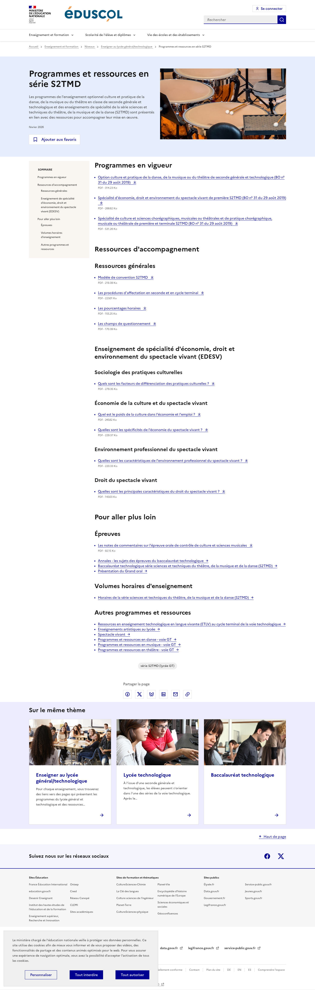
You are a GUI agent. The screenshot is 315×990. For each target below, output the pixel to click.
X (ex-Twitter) (281, 856)
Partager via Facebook (127, 694)
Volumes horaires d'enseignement (51, 235)
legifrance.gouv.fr (201, 948)
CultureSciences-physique (132, 912)
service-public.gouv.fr (240, 948)
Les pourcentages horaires (119, 308)
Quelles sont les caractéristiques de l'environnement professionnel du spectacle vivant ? (170, 460)
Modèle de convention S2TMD (123, 277)
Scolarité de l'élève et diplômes (108, 35)
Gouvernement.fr (214, 898)
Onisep (74, 884)
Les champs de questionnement (124, 323)
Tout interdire (86, 974)
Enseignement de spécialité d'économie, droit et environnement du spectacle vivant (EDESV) (58, 205)
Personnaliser (41, 974)
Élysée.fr (209, 884)
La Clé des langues (127, 891)
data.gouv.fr (169, 948)
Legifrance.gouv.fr (215, 905)
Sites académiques (81, 912)
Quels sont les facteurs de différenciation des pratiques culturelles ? (154, 383)
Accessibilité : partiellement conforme (159, 970)
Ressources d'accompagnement (57, 185)
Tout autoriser (132, 974)
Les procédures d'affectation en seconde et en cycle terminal (148, 292)
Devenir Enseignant (40, 898)
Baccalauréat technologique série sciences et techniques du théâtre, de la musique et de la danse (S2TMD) (185, 565)
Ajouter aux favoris (58, 139)
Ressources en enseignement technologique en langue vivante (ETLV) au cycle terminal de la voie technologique (189, 624)
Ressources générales (54, 191)
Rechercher (282, 19)
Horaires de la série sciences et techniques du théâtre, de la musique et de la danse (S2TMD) (173, 597)
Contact (194, 970)
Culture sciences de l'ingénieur (135, 898)
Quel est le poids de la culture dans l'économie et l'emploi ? (147, 414)
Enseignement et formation (49, 35)
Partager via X (139, 694)
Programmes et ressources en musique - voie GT (137, 644)
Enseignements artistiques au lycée (126, 629)
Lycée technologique (147, 775)
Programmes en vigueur (52, 177)
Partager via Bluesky (151, 694)
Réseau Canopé (79, 898)
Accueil (34, 47)
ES (250, 970)
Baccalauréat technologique (242, 775)
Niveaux (90, 47)
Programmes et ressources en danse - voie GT (135, 639)
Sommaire (45, 170)
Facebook (267, 856)
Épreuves (46, 225)
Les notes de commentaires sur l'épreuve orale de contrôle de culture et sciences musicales (173, 545)
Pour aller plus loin (49, 219)
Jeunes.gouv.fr (253, 891)
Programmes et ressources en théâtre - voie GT (136, 649)
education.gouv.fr (40, 891)
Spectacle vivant (111, 634)
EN (240, 970)
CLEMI (74, 905)
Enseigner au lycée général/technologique (127, 47)
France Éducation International (48, 884)
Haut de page (275, 836)
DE (229, 970)
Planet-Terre (123, 905)
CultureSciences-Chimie (131, 884)
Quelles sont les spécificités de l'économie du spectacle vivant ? (150, 429)
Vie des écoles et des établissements (173, 35)
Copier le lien (187, 694)
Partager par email (175, 694)
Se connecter (271, 8)
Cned (73, 891)
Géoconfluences (168, 914)
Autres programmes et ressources (55, 247)
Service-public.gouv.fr (258, 884)
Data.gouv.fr (211, 891)
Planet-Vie (164, 884)
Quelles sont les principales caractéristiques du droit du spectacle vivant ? (159, 491)
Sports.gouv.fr (253, 898)
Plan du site (213, 970)
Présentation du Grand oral (120, 571)
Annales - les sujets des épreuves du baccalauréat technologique (151, 560)
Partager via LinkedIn (163, 694)
